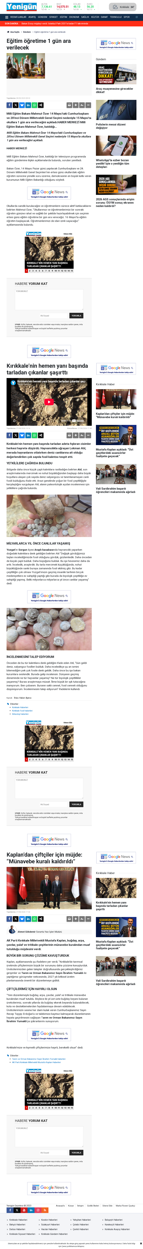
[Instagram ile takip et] (37, 1210)
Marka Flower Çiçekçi (125, 1206)
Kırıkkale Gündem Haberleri (54, 1234)
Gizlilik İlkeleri (93, 1206)
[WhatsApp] (34, 105)
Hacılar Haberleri (49, 1229)
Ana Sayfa (14, 32)
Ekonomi (74, 17)
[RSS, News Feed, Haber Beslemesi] (44, 1210)
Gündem (42, 17)
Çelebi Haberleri (81, 1224)
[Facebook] (9, 105)
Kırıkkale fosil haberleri (22, 710)
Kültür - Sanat (99, 17)
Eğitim (63, 17)
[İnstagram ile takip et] (136, 17)
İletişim (80, 1206)
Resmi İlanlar (18, 17)
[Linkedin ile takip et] (31, 1210)
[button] (75, 105)
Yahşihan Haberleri (82, 1220)
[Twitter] (15, 105)
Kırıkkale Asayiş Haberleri (117, 1229)
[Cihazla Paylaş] (41, 105)
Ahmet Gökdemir (27, 931)
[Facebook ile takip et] (10, 1210)
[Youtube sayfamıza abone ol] (24, 1210)
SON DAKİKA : (12, 23)
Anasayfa (60, 1206)
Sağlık (85, 17)
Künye (71, 1206)
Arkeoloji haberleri (20, 714)
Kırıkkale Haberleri (20, 707)
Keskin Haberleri (49, 1220)
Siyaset (53, 17)
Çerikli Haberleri (81, 1229)
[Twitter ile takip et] (17, 1210)
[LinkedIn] (28, 105)
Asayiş (32, 17)
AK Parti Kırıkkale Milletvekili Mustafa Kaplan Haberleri (36, 1062)
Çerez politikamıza (69, 1246)
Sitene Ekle (107, 1206)
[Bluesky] (22, 105)
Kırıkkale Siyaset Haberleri (22, 1234)
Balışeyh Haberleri (113, 1220)
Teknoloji (115, 17)
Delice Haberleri (17, 1229)
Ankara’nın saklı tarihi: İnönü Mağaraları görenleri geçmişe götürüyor (54, 23)
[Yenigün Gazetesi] (22, 6)
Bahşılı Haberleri (17, 1224)
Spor (127, 17)
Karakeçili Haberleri (114, 1224)
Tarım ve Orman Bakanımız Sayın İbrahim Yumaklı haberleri (38, 1059)
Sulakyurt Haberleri (50, 1224)
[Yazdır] (69, 105)
